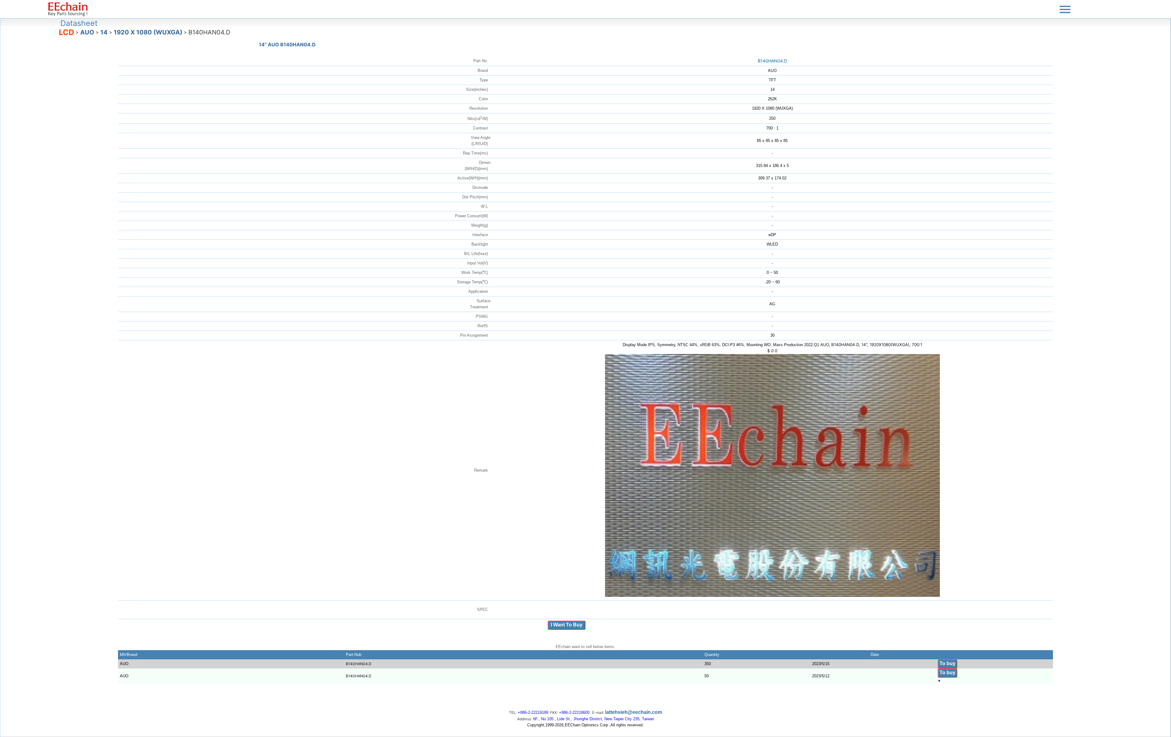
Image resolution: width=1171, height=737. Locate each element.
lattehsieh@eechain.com (633, 712)
